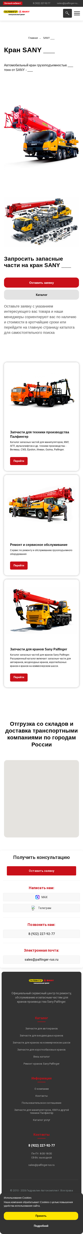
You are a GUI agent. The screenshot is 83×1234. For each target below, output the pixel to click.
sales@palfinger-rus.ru (41, 959)
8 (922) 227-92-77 (41, 934)
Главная (33, 38)
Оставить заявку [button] (41, 871)
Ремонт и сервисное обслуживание (38, 544)
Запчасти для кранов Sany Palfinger (38, 649)
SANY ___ (49, 38)
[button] (41, 283)
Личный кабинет (12, 3)
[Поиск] (67, 13)
